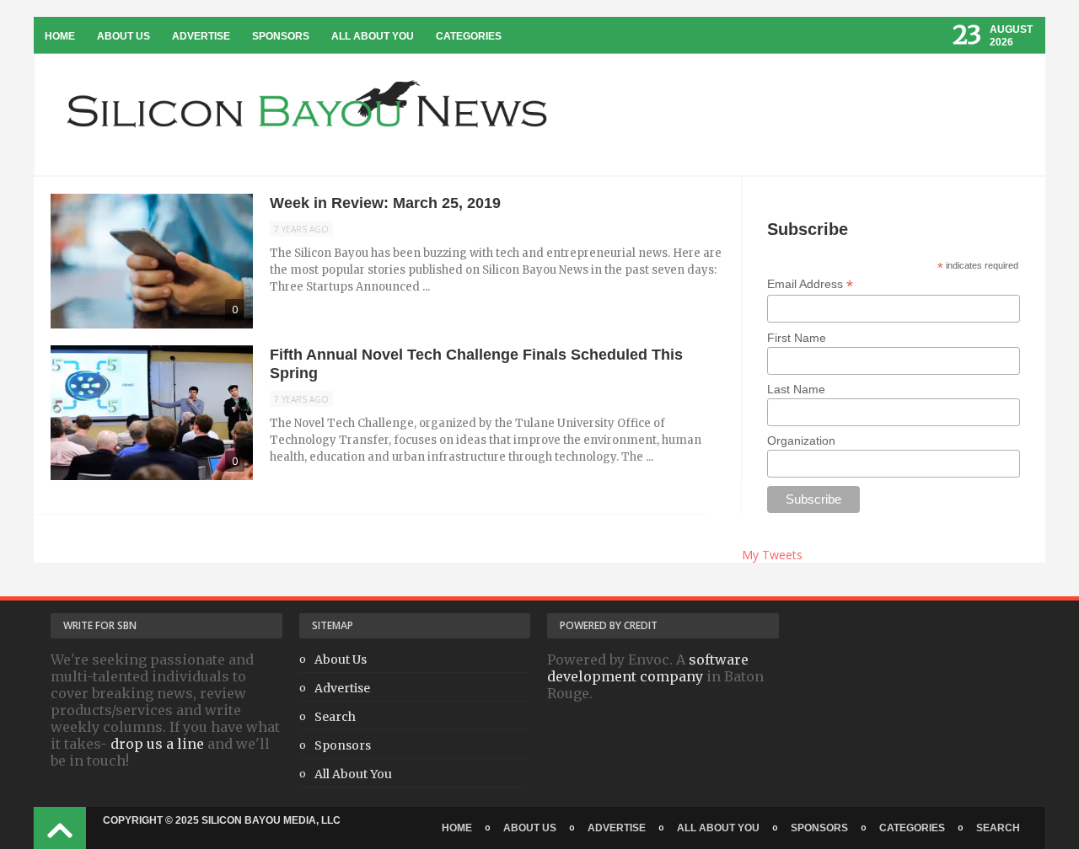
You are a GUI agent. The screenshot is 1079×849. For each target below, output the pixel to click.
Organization (801, 440)
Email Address (810, 284)
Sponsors (280, 36)
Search (335, 716)
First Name (796, 337)
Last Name (796, 389)
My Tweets (772, 555)
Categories (469, 36)
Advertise (201, 36)
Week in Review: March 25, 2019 (385, 203)
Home (60, 36)
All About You (372, 36)
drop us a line (157, 743)
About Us (123, 36)
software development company (648, 668)
